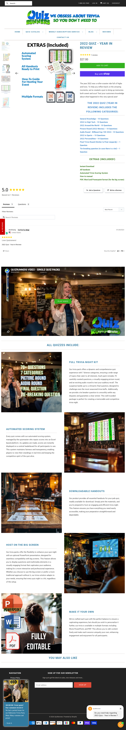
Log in (94, 3)
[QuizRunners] (63, 18)
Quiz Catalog (33, 32)
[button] (118, 251)
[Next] (73, 66)
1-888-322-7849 (83, 3)
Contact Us (63, 37)
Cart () (105, 3)
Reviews (107, 32)
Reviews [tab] (6, 204)
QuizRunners (59, 717)
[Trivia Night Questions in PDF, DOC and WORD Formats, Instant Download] (45, 66)
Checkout (116, 3)
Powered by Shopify (70, 717)
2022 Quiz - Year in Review (11, 244)
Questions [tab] (22, 204)
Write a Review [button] (116, 190)
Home (17, 32)
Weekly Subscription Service (65, 32)
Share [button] (7, 251)
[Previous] (16, 66)
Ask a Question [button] (94, 190)
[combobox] (18, 3)
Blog (92, 32)
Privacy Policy (15, 678)
